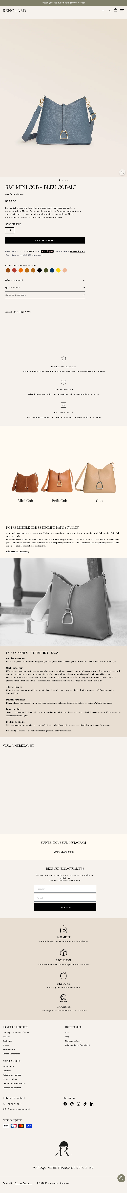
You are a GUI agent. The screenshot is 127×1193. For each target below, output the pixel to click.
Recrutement (9, 1049)
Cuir (10, 230)
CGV (67, 1033)
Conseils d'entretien (15, 295)
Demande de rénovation (14, 1083)
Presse (6, 1045)
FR (103, 10)
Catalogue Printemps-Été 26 (16, 1033)
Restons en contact (12, 1088)
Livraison (7, 1071)
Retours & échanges (12, 1075)
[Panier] (115, 10)
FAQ (67, 1037)
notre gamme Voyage (74, 2)
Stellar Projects (23, 1183)
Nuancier (7, 1037)
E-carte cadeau (10, 1079)
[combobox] (103, 10)
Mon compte (8, 1067)
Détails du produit (14, 280)
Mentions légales (73, 1041)
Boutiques (7, 1041)
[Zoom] (122, 172)
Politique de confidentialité (77, 1045)
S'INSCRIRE (65, 907)
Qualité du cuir (12, 287)
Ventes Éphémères (11, 1054)
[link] (28, 333)
